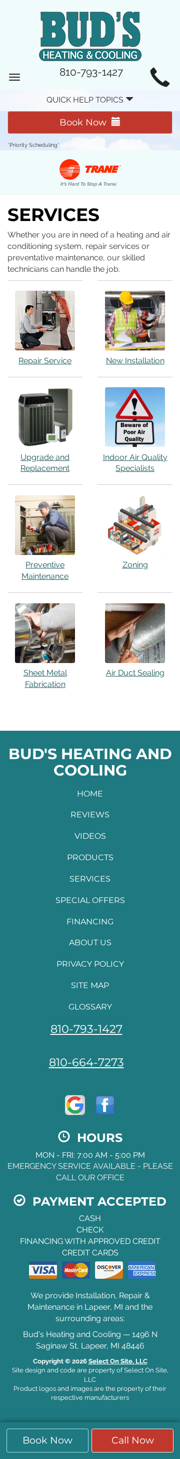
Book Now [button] (47, 1440)
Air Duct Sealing (135, 672)
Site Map (90, 985)
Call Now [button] (133, 1440)
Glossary (90, 1006)
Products (90, 857)
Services (90, 879)
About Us (90, 942)
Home (90, 793)
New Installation (135, 360)
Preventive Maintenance (45, 570)
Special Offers (90, 900)
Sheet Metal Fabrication (45, 678)
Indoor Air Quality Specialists (135, 462)
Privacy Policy (90, 964)
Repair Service (45, 360)
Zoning (135, 564)
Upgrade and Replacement (45, 462)
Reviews (90, 814)
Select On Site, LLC (118, 1361)
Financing (90, 921)
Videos (90, 836)
